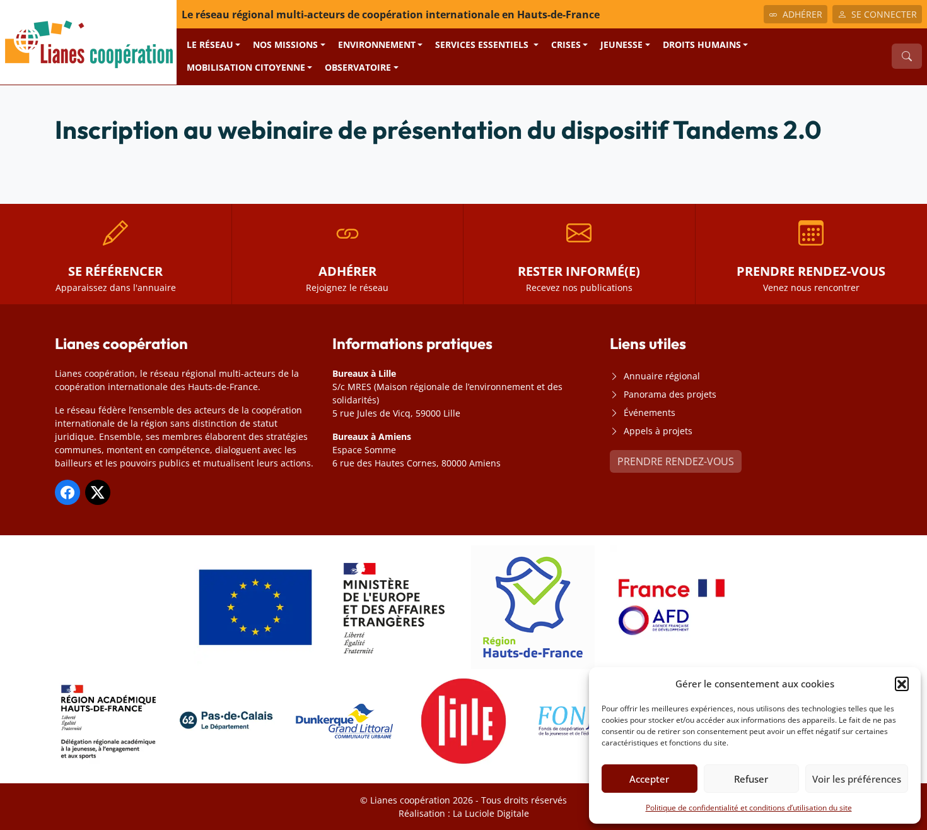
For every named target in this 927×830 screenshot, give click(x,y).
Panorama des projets (670, 394)
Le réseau (210, 44)
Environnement (377, 44)
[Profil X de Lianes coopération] (97, 492)
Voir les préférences (856, 779)
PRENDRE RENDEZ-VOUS (675, 461)
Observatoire (358, 67)
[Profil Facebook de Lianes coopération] (67, 492)
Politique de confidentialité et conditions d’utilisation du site (749, 807)
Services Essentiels (483, 44)
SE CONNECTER (884, 14)
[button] (901, 683)
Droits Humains (702, 44)
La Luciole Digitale (491, 813)
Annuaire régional (662, 376)
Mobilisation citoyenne (246, 67)
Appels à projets (658, 431)
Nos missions (285, 44)
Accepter (649, 779)
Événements (649, 412)
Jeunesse (621, 44)
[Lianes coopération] (88, 41)
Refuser (751, 779)
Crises (566, 44)
